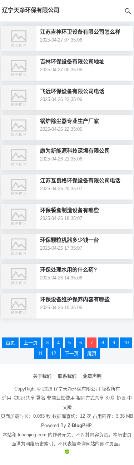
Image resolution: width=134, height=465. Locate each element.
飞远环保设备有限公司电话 (72, 91)
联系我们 (67, 376)
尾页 (91, 353)
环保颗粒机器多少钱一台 (69, 240)
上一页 (31, 342)
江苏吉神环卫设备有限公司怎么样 (80, 32)
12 (53, 353)
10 (126, 342)
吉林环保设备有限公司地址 (72, 61)
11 (40, 353)
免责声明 (92, 376)
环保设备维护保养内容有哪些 (75, 299)
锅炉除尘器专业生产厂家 (69, 121)
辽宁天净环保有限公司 (77, 389)
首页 (10, 342)
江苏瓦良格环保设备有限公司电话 (80, 180)
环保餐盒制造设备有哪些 (69, 210)
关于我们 (42, 376)
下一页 (72, 353)
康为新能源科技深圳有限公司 (75, 151)
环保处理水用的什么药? (68, 270)
